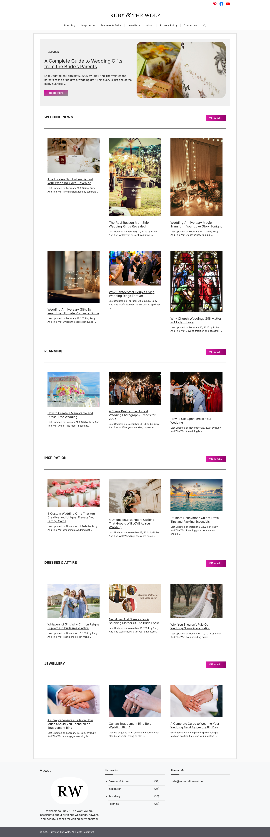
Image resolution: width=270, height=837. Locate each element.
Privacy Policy (169, 25)
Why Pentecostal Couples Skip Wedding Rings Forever (131, 294)
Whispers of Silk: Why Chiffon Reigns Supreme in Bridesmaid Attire (73, 626)
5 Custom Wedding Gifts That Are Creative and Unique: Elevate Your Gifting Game (72, 517)
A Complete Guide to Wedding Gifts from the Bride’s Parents (83, 63)
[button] (204, 25)
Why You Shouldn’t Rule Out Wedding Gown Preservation (190, 626)
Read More (56, 92)
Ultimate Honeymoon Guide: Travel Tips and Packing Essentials (195, 519)
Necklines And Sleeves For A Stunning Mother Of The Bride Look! (134, 621)
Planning (69, 25)
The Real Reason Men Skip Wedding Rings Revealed (129, 224)
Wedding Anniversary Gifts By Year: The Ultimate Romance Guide (73, 311)
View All (215, 118)
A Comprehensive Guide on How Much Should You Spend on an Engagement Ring (70, 724)
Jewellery (134, 25)
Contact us (190, 25)
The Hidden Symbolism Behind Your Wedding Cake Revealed (70, 181)
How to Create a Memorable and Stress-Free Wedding (70, 415)
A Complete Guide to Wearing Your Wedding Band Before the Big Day (194, 725)
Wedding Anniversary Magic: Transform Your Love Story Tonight (196, 224)
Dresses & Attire (111, 25)
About (150, 25)
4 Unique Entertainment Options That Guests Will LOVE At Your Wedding (131, 523)
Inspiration (88, 25)
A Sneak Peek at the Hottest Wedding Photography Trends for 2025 (132, 415)
